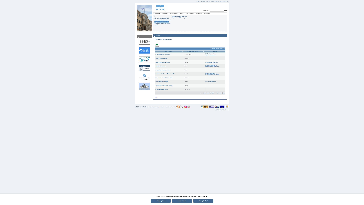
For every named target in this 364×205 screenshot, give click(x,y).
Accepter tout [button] (203, 201)
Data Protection (163, 106)
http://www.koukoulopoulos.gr (212, 74)
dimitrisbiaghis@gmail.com (211, 62)
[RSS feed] (178, 106)
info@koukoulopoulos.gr (211, 73)
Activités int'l (199, 13)
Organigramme (190, 13)
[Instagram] (185, 106)
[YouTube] (188, 106)
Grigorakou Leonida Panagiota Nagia (163, 77)
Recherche (206, 10)
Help (221, 1)
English (198, 1)
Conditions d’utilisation (154, 106)
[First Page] (204, 93)
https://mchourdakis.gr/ (210, 55)
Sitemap (217, 1)
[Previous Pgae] (208, 93)
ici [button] (207, 196)
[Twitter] (181, 106)
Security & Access (172, 106)
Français (203, 1)
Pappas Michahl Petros (160, 66)
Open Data (225, 1)
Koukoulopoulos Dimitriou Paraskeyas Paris (165, 73)
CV (154, 16)
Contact (212, 1)
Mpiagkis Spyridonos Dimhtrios (162, 62)
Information (207, 13)
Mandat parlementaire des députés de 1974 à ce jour (179, 17)
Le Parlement (156, 13)
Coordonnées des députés (161, 18)
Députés (182, 13)
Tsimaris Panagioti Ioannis (161, 58)
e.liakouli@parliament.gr (210, 81)
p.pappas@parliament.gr (211, 65)
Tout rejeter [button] (182, 201)
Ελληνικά (208, 1)
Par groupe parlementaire (161, 21)
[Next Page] (220, 93)
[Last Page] (223, 93)
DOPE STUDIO (225, 109)
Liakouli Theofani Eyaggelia (161, 81)
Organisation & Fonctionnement (170, 13)
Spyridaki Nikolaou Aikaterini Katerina (163, 85)
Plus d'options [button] (160, 201)
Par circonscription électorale (162, 20)
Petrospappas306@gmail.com (212, 66)
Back (156, 97)
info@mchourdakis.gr (210, 53)
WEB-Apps (145, 107)
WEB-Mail (138, 107)
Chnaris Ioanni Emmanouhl (161, 89)
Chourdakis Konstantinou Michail (162, 54)
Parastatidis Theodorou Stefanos (163, 70)
